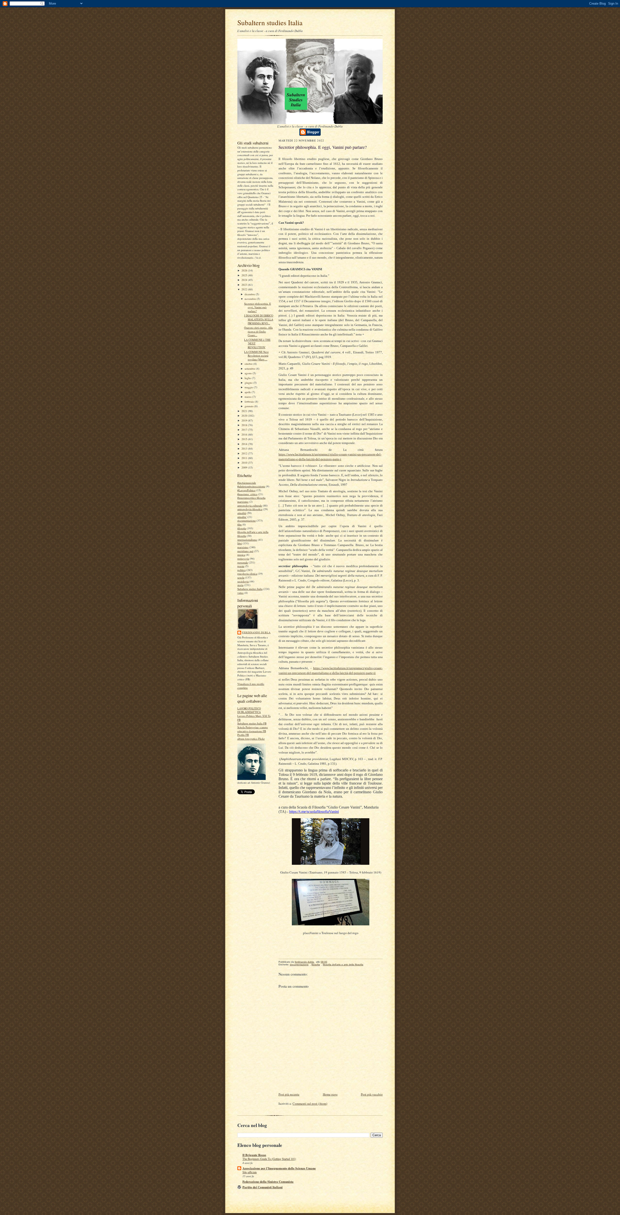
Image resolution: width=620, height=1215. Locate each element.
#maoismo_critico (247, 494)
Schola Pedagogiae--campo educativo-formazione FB (252, 729)
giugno (249, 382)
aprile (248, 392)
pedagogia (243, 558)
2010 (244, 462)
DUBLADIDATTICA (249, 712)
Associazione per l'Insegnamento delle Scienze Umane (279, 1168)
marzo (248, 396)
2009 (244, 467)
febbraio (250, 401)
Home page (330, 1094)
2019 (244, 420)
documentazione (246, 520)
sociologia (243, 581)
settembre (250, 368)
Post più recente (289, 1094)
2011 (244, 458)
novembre (251, 299)
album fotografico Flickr (251, 738)
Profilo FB (243, 735)
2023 (244, 284)
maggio (249, 387)
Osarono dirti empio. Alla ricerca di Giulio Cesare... (258, 331)
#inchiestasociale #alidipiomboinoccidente (251, 484)
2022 (244, 289)
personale (242, 562)
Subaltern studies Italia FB (251, 723)
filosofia (241, 528)
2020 (244, 415)
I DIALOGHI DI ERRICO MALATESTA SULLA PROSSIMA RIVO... (258, 319)
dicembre (250, 294)
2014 (244, 444)
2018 (244, 425)
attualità (241, 513)
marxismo (242, 547)
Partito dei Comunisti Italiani (262, 1187)
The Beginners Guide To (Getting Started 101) (269, 1159)
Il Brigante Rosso (254, 1154)
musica (241, 554)
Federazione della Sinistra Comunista (268, 1181)
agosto (249, 373)
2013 (244, 448)
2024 (244, 280)
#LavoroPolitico (246, 490)
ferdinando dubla (256, 632)
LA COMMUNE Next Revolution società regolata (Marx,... (256, 355)
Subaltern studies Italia (269, 22)
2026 (244, 270)
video (240, 593)
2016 (244, 434)
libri (239, 543)
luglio (248, 378)
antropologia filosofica (249, 509)
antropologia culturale (249, 505)
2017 (244, 429)
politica (241, 570)
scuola (240, 577)
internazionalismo (247, 539)
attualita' (242, 517)
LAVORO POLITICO (249, 708)
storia (240, 585)
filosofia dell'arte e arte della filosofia (343, 964)
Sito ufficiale (249, 1172)
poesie (240, 566)
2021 (244, 411)
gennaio (249, 406)
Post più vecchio (372, 1094)
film (239, 524)
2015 (244, 439)
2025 (244, 275)
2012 (244, 453)
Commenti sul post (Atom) (310, 1103)
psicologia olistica (247, 573)
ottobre (249, 363)
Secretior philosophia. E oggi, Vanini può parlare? (257, 307)
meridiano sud (245, 551)
